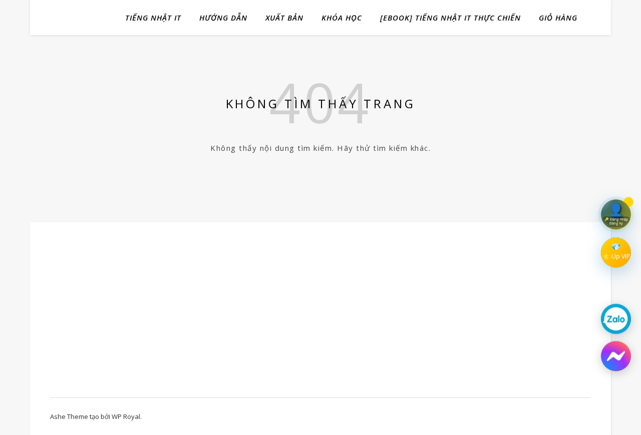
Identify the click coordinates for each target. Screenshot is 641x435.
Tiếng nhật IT (153, 18)
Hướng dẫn (223, 18)
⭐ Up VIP (616, 256)
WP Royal (126, 416)
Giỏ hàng (558, 18)
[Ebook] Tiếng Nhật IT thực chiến (450, 18)
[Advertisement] (131, 314)
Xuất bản (284, 18)
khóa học (342, 18)
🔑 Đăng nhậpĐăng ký (616, 221)
